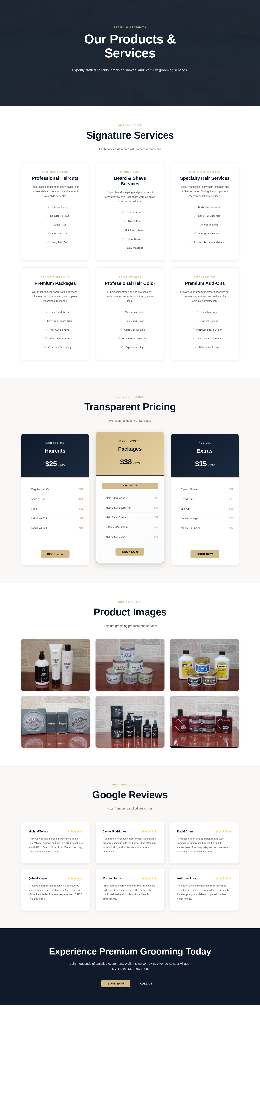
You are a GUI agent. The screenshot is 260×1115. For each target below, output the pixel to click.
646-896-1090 (38, 1058)
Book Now (55, 554)
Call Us (146, 983)
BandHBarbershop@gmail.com (43, 1053)
